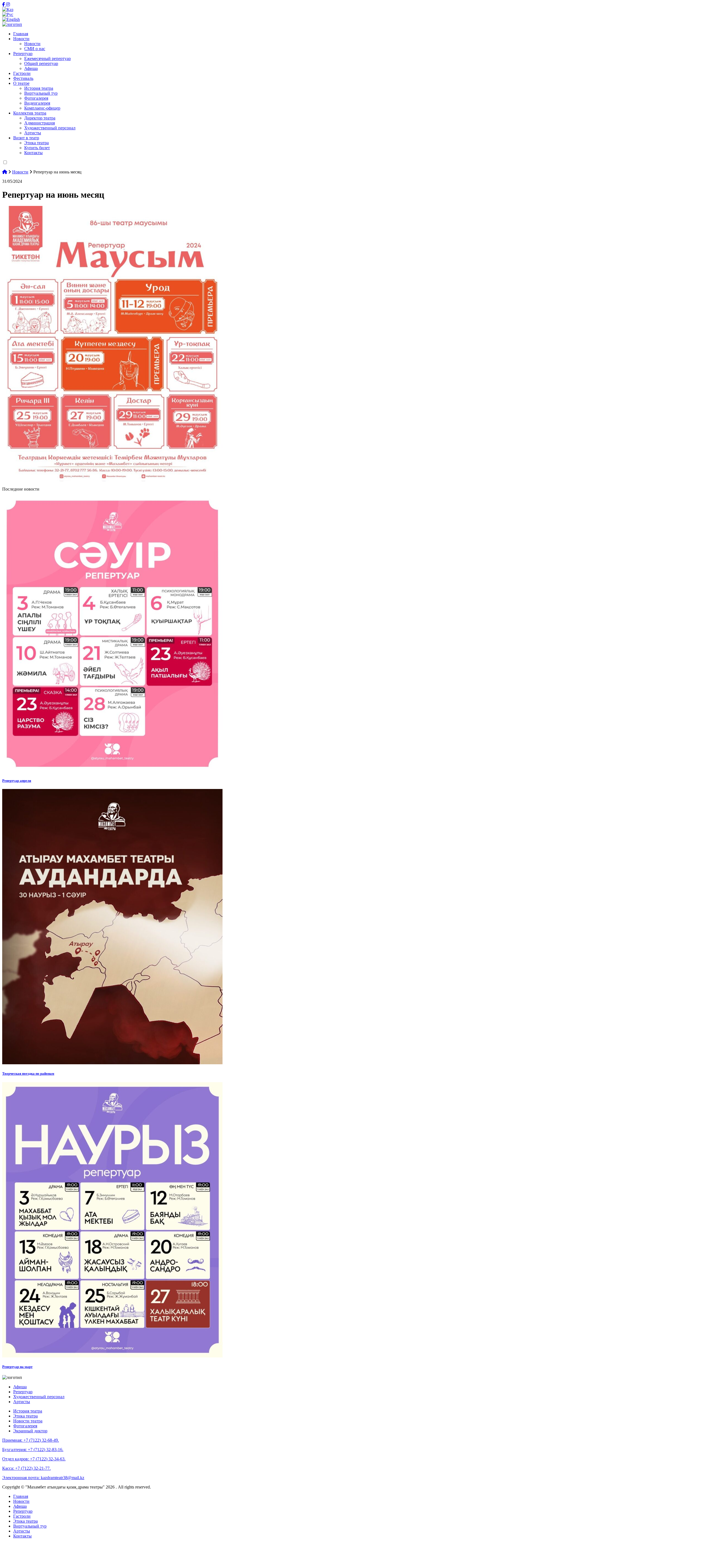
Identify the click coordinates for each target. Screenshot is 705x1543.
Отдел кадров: (34, 1459)
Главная (20, 33)
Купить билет (37, 147)
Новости (21, 38)
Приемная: (30, 1440)
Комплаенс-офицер (42, 108)
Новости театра (27, 1421)
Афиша (31, 68)
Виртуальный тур (41, 93)
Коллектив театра (29, 113)
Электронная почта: (43, 1477)
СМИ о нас (34, 48)
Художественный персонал (49, 128)
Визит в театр (26, 137)
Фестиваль (23, 78)
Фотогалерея (36, 98)
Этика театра (36, 142)
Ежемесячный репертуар (47, 58)
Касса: (26, 1468)
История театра (38, 88)
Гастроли (22, 73)
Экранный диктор (30, 1430)
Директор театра (39, 118)
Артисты (32, 132)
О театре (21, 83)
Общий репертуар (41, 63)
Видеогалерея (37, 103)
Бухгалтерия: (32, 1449)
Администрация (39, 123)
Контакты (33, 152)
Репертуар (22, 53)
